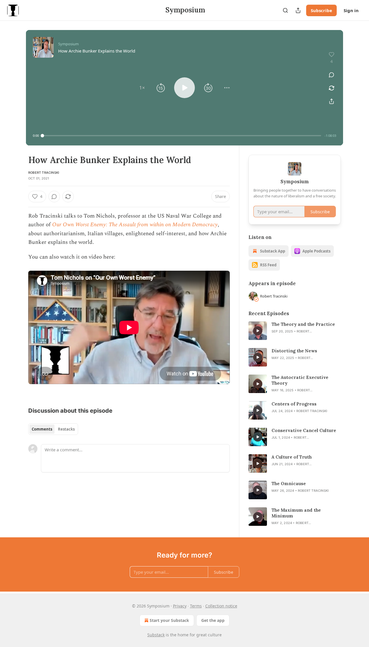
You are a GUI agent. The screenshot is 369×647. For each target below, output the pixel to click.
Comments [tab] (42, 429)
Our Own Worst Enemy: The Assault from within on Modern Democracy (135, 224)
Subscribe (321, 10)
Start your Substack (169, 620)
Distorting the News (294, 351)
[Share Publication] (298, 10)
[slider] (181, 136)
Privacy (180, 606)
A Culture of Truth (292, 457)
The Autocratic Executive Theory (300, 380)
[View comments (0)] (331, 75)
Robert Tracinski (43, 173)
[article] (294, 330)
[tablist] (53, 429)
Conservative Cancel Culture (304, 430)
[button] (142, 87)
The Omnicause (289, 483)
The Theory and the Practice (303, 324)
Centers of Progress (294, 404)
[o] (257, 330)
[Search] (285, 10)
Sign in (351, 10)
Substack (156, 634)
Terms (196, 606)
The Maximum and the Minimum (296, 513)
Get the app (213, 620)
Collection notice (221, 606)
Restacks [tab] (66, 429)
